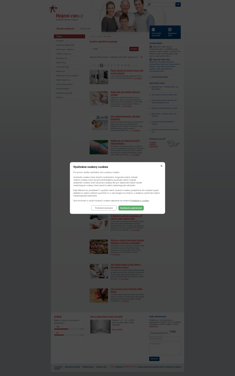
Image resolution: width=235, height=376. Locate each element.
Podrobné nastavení (104, 208)
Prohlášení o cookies (139, 200)
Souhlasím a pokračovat (131, 208)
